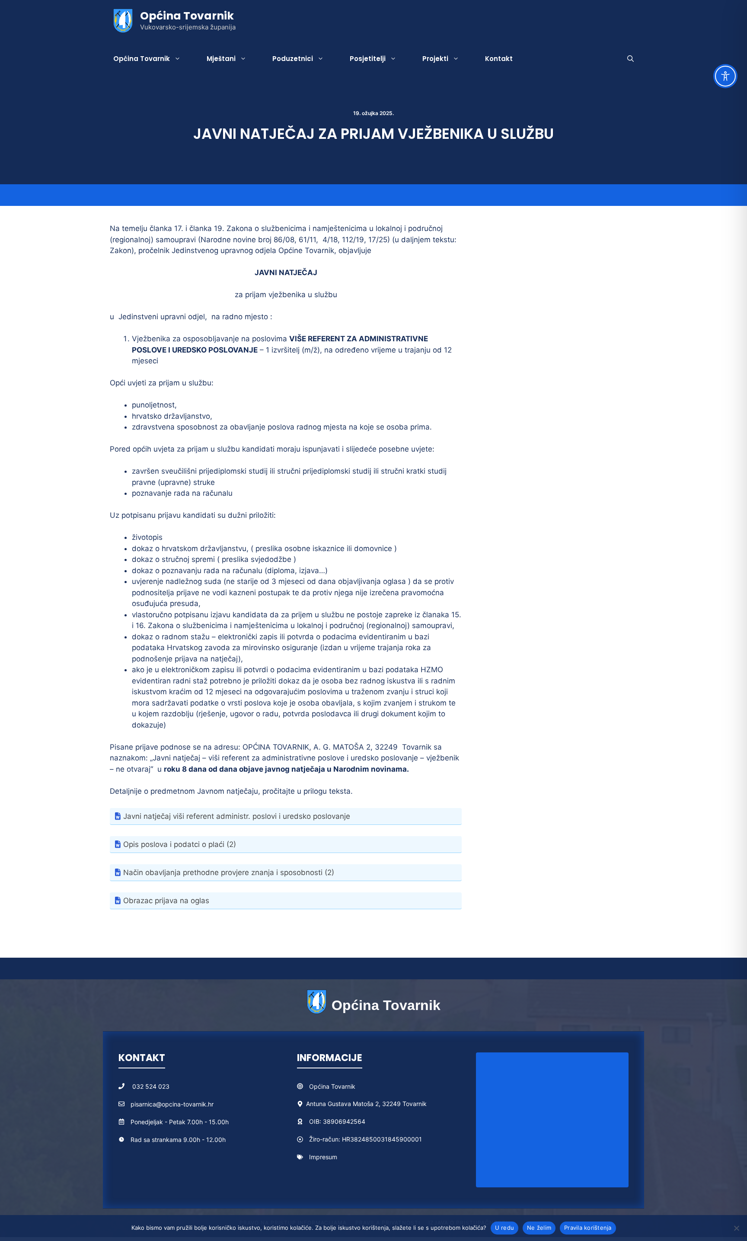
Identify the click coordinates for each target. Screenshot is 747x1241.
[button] (630, 59)
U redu (504, 1227)
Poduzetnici (292, 58)
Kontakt (499, 58)
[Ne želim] (736, 1228)
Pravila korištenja (588, 1227)
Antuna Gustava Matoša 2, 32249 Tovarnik (366, 1103)
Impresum (323, 1157)
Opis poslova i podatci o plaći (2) (179, 844)
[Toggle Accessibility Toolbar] (725, 76)
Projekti (435, 58)
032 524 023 (150, 1086)
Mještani (221, 58)
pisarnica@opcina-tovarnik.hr (172, 1104)
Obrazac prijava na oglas (166, 900)
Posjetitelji (368, 58)
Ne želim (539, 1227)
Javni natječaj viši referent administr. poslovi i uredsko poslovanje (236, 816)
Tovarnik (343, 1086)
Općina (320, 1086)
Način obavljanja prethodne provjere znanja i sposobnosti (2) (228, 872)
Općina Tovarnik (187, 15)
